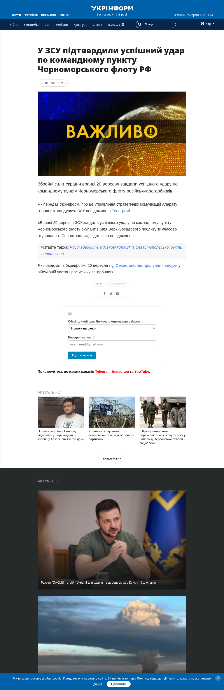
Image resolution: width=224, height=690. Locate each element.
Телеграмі (121, 211)
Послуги (15, 15)
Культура (81, 25)
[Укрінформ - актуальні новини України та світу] (112, 7)
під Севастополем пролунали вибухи (143, 265)
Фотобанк (31, 15)
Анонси (65, 15)
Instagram (120, 371)
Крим (99, 283)
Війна (14, 25)
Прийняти (118, 684)
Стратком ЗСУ (118, 283)
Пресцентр (48, 15)
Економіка (32, 25)
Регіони (62, 25)
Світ (48, 25)
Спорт (97, 25)
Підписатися (82, 355)
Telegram (102, 371)
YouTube (141, 371)
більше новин (112, 458)
